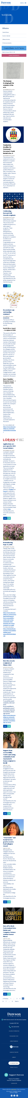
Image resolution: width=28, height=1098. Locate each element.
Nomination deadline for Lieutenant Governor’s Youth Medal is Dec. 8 (9, 149)
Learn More (14, 1083)
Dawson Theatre (14, 1052)
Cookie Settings (14, 1063)
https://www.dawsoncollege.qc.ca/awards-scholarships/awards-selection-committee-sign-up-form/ (9, 719)
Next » (17, 1001)
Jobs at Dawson (14, 1041)
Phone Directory (14, 1036)
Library (14, 1057)
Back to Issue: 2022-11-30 (9, 52)
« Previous (5, 998)
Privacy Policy (14, 1067)
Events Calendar (6, 35)
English (11, 489)
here (9, 509)
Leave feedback (14, 55)
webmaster (13, 1089)
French (5, 491)
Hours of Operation (14, 1031)
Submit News (6, 32)
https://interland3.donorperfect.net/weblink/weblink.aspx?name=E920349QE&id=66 (9, 632)
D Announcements (7, 43)
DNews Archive (6, 39)
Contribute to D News (14, 48)
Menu (25, 3)
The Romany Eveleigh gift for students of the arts (8, 84)
